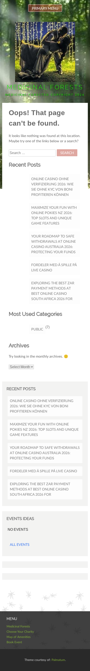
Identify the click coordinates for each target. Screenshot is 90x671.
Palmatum (58, 660)
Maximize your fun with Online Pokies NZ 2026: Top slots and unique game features (54, 215)
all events (19, 544)
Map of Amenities (19, 637)
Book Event (14, 642)
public (37, 329)
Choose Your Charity (20, 631)
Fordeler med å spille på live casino (54, 267)
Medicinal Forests (45, 87)
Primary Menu (45, 8)
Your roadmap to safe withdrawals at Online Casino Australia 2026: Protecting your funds (53, 244)
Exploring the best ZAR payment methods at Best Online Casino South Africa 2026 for (52, 291)
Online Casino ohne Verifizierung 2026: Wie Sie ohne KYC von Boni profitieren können (52, 187)
